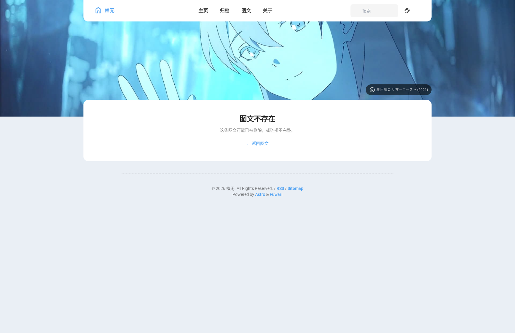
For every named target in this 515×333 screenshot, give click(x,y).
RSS (280, 188)
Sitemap (295, 188)
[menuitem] (420, 10)
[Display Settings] (407, 10)
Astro (260, 194)
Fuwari (276, 194)
